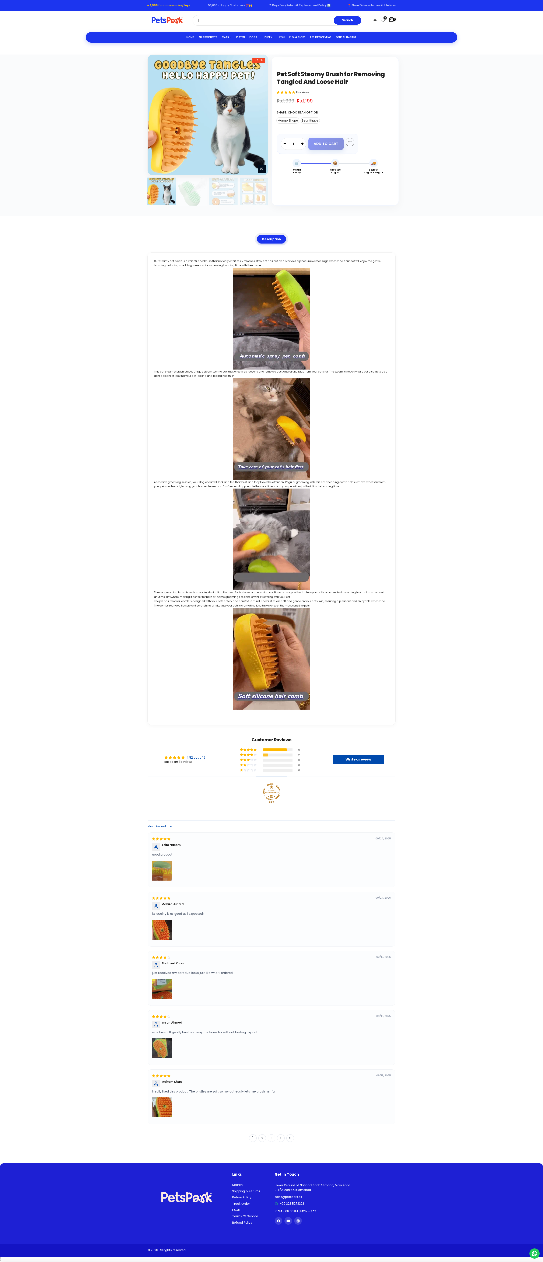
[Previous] (155, 115)
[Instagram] (298, 1221)
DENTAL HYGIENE (346, 37)
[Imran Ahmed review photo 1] (162, 1048)
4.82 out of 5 (195, 757)
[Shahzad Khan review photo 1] (162, 989)
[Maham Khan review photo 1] (162, 1107)
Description (271, 239)
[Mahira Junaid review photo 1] (162, 930)
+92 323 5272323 (292, 1204)
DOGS (253, 37)
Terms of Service (245, 1216)
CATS (225, 37)
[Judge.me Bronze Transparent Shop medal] (271, 791)
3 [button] (272, 1138)
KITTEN (240, 37)
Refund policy (242, 1222)
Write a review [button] (358, 759)
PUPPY (268, 37)
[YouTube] (288, 1221)
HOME (190, 37)
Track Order (241, 1204)
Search (347, 20)
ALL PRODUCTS (208, 37)
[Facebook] (278, 1221)
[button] (286, 92)
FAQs (236, 1210)
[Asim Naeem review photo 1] (162, 870)
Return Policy (241, 1197)
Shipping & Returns (246, 1191)
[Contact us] (534, 1253)
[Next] (261, 115)
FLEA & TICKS (297, 37)
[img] (161, 839)
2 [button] (262, 1138)
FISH (281, 37)
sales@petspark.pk (288, 1197)
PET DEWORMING (320, 37)
